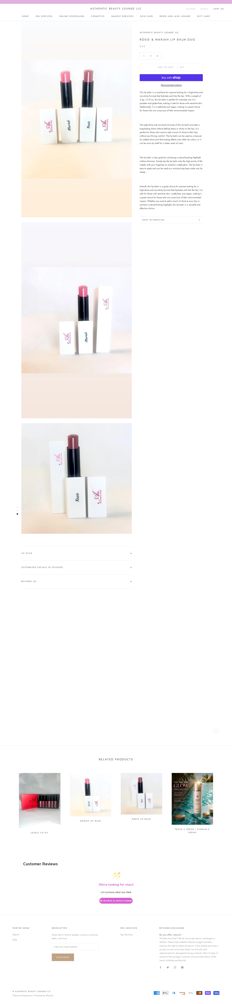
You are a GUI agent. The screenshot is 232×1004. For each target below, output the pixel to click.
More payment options (171, 84)
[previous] (9, 802)
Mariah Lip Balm (90, 821)
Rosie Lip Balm (141, 819)
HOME (25, 16)
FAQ (15, 939)
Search (204, 9)
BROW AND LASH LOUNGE (175, 16)
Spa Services (126, 934)
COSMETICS (98, 16)
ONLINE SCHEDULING (71, 16)
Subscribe (62, 957)
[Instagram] (175, 967)
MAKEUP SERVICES (122, 16)
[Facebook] (160, 967)
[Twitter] (168, 967)
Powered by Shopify (43, 995)
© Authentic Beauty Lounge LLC (32, 991)
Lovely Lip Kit (40, 832)
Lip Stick (27, 553)
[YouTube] (182, 967)
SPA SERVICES (44, 16)
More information (153, 220)
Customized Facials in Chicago (42, 567)
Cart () (219, 8)
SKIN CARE (146, 16)
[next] (222, 802)
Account (191, 9)
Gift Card (203, 16)
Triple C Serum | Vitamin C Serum (192, 831)
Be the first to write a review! (116, 900)
